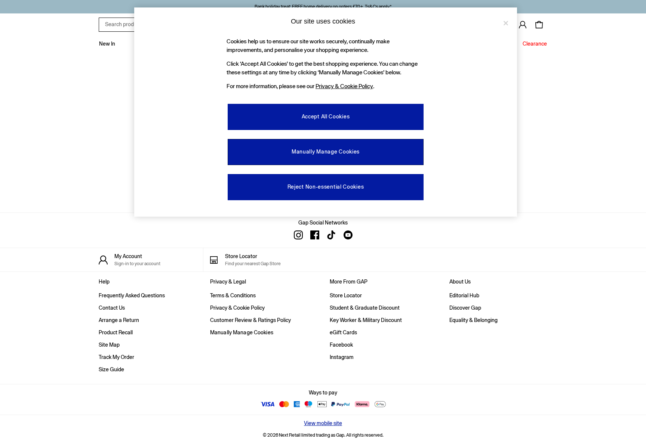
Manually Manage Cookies (241, 332)
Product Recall (116, 332)
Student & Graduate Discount (365, 308)
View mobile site (323, 423)
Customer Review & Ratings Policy (250, 320)
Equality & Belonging (473, 320)
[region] (325, 112)
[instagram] (298, 235)
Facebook (341, 345)
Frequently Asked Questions (132, 295)
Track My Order (116, 357)
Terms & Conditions (233, 295)
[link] (522, 24)
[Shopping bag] (539, 24)
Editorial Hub (464, 295)
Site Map (109, 345)
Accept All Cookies (326, 117)
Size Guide (111, 369)
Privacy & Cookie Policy (237, 308)
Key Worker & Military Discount (366, 320)
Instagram (342, 357)
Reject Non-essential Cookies (325, 187)
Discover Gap (465, 308)
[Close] (506, 23)
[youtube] (347, 235)
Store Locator (346, 295)
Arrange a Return (119, 320)
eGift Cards (343, 332)
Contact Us (112, 308)
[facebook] (315, 235)
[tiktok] (331, 235)
